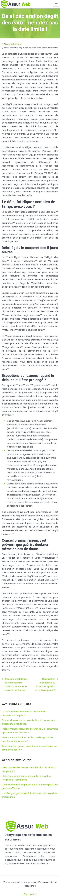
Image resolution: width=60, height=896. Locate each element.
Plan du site (30, 894)
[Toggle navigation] (56, 4)
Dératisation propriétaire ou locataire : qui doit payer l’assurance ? (45, 684)
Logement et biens (13, 44)
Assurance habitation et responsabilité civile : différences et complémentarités (16, 684)
